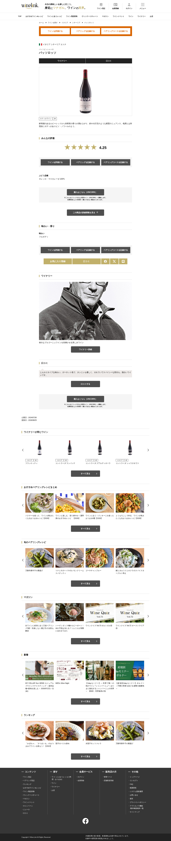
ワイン (130, 16)
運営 (131, 799)
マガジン (105, 16)
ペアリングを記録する (85, 31)
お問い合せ (134, 795)
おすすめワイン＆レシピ (32, 788)
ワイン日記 (27, 777)
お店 (151, 16)
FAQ (131, 784)
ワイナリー (141, 16)
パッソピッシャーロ (46, 49)
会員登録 (81, 780)
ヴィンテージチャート (90, 16)
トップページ (135, 777)
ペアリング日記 (29, 780)
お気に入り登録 (57, 261)
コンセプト (134, 780)
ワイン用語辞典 (71, 16)
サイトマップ (135, 812)
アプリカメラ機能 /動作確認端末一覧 (137, 807)
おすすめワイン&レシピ (34, 16)
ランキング (27, 784)
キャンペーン (28, 806)
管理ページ (108, 777)
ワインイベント (118, 16)
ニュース (26, 809)
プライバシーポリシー (138, 802)
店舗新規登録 (109, 780)
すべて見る (85, 474)
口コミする (85, 384)
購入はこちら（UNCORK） (85, 192)
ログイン (81, 777)
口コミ (109, 61)
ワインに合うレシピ (54, 16)
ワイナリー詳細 (85, 349)
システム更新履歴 (136, 791)
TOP (19, 16)
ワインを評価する (55, 31)
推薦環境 (133, 788)
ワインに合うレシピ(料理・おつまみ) (61, 778)
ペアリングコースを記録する (116, 31)
